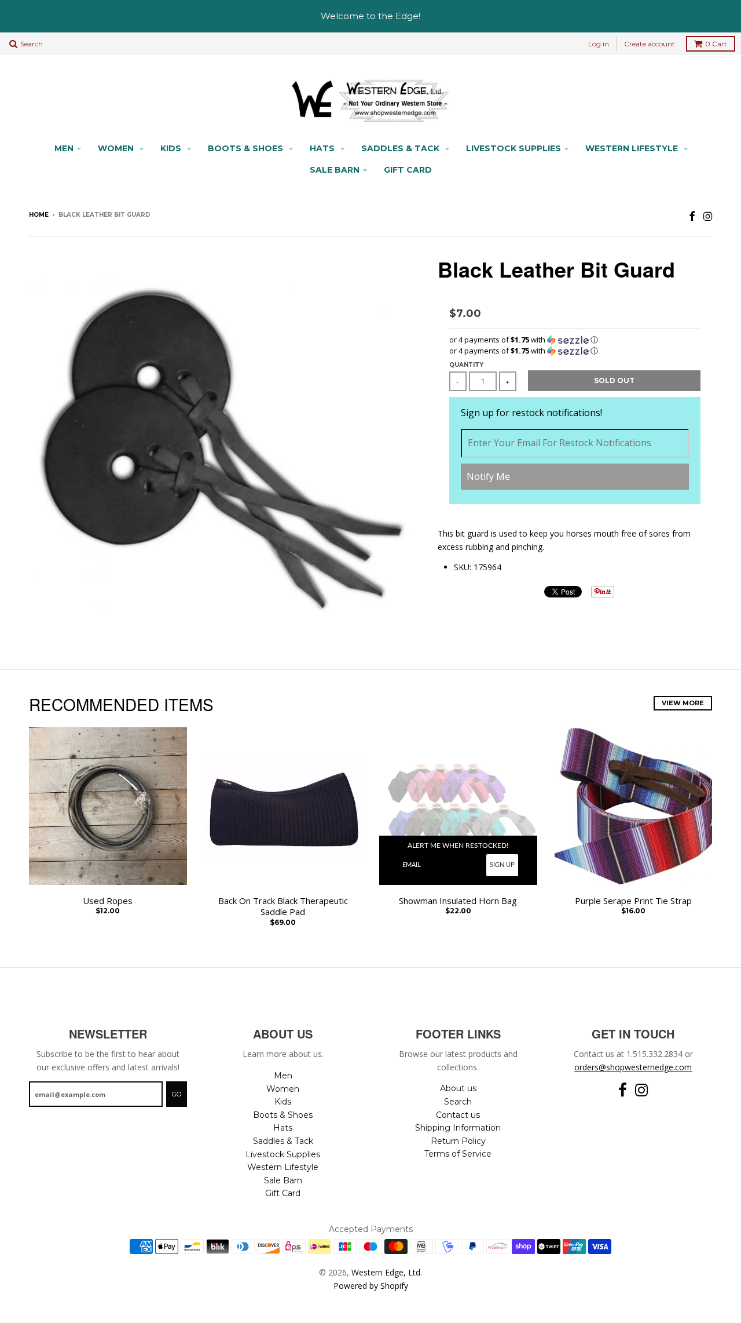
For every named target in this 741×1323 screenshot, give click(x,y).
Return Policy (458, 1141)
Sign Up (502, 865)
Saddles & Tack (401, 148)
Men (64, 148)
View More (683, 703)
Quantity (466, 365)
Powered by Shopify (370, 1285)
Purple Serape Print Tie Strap (633, 900)
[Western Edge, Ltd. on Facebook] (692, 215)
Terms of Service (457, 1154)
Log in (598, 43)
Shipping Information (458, 1127)
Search (458, 1101)
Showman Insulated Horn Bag (458, 900)
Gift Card (408, 170)
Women (117, 148)
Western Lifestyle (632, 148)
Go (176, 1094)
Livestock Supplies (513, 148)
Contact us (458, 1115)
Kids (172, 148)
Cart (716, 43)
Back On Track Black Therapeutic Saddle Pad (283, 906)
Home (39, 214)
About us (458, 1088)
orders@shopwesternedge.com (633, 1067)
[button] (574, 339)
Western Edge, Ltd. (386, 1272)
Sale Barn (335, 170)
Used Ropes (108, 900)
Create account (649, 43)
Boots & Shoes (246, 148)
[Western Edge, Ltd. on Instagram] (707, 215)
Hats (323, 148)
